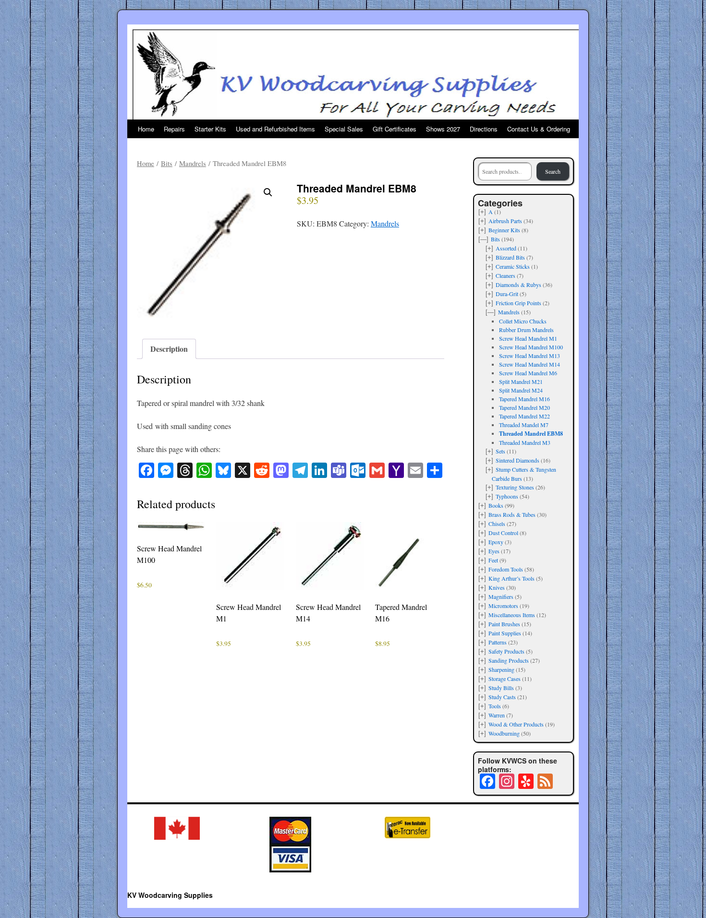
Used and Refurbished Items (275, 128)
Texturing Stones (515, 487)
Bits (166, 163)
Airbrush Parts (505, 221)
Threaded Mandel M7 (523, 425)
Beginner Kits (504, 230)
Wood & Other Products (516, 724)
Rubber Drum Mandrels (526, 330)
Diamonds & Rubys (518, 284)
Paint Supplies (504, 633)
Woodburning (504, 733)
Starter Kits (210, 128)
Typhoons (507, 496)
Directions (484, 128)
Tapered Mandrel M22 (524, 416)
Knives (496, 587)
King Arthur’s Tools (511, 578)
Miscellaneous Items (511, 615)
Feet (493, 560)
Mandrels (192, 163)
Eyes (493, 551)
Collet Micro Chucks (523, 321)
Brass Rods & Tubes (512, 514)
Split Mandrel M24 (521, 390)
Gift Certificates (394, 128)
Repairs (174, 128)
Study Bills (501, 687)
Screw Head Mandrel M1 (528, 338)
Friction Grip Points (518, 303)
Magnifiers (500, 596)
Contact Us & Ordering (538, 128)
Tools (494, 706)
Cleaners (505, 275)
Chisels (496, 523)
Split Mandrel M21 (521, 381)
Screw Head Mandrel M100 (531, 347)
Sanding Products (508, 660)
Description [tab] (169, 348)
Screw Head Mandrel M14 (529, 364)
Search (552, 171)
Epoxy (495, 542)
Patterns (497, 642)
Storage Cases (504, 678)
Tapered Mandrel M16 (524, 399)
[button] (268, 192)
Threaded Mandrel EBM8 (531, 433)
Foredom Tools (505, 569)
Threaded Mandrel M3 (524, 442)
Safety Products (506, 651)
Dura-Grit (507, 294)
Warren (496, 715)
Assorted (506, 248)
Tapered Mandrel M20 (524, 407)
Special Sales (344, 128)
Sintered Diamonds (517, 460)
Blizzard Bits (510, 257)
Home (146, 128)
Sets (500, 451)
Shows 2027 (443, 128)
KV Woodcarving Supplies (170, 895)
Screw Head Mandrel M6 (528, 373)
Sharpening (501, 669)
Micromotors (503, 605)
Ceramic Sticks (513, 266)
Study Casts (502, 697)
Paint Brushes (504, 624)
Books (495, 505)
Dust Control (503, 532)
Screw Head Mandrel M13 (529, 355)
